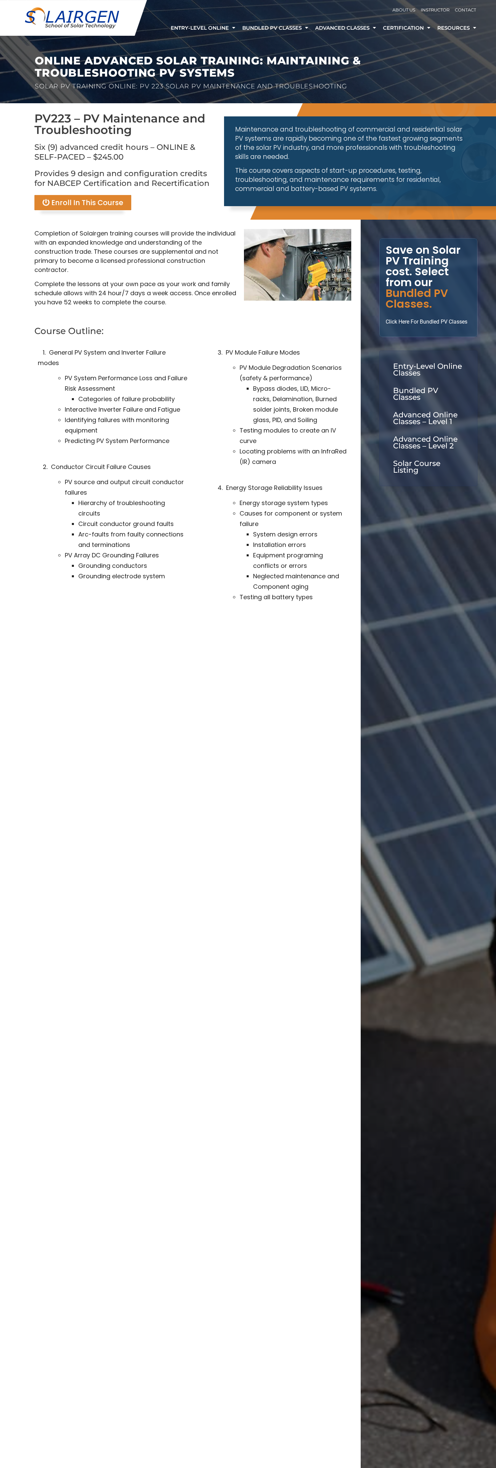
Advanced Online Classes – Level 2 (425, 442)
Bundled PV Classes (272, 28)
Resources (453, 28)
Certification (403, 28)
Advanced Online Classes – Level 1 (425, 418)
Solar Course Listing (416, 467)
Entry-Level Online (200, 28)
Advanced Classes (342, 28)
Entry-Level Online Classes (427, 370)
